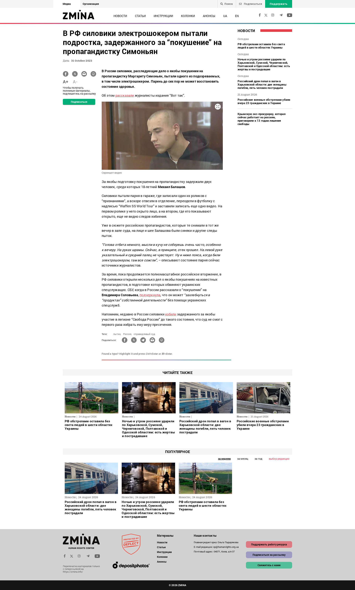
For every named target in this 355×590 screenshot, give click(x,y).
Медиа (67, 4)
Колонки (188, 16)
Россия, (127, 334)
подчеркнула (150, 295)
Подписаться (252, 4)
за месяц (242, 458)
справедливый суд (144, 334)
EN (237, 16)
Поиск (228, 3)
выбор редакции (279, 458)
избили (170, 314)
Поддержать (279, 4)
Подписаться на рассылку (269, 554)
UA (225, 16)
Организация (91, 4)
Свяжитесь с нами (269, 565)
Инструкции (163, 16)
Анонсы (209, 16)
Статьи (140, 16)
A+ (65, 81)
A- (75, 81)
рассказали (124, 95)
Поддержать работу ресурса (269, 544)
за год (258, 458)
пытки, (117, 334)
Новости (120, 16)
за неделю (224, 458)
